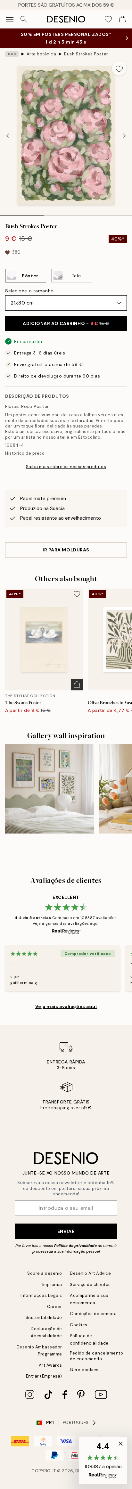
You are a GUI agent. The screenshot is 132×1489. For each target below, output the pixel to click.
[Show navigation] (10, 19)
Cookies (78, 1325)
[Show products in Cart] (122, 19)
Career (54, 1306)
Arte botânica (41, 54)
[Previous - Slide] (8, 136)
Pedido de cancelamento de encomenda (96, 1355)
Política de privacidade (75, 1245)
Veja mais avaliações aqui (66, 1006)
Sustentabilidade (44, 1317)
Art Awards (50, 1365)
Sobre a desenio (44, 1273)
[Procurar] (24, 19)
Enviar (66, 1231)
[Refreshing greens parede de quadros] (49, 788)
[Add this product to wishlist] (119, 68)
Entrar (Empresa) (44, 1376)
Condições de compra (93, 1313)
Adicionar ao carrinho (66, 323)
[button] (103, 1460)
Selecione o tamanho (29, 291)
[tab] (22, 213)
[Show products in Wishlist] (108, 19)
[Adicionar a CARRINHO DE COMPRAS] (77, 684)
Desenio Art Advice (90, 1273)
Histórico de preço (25, 453)
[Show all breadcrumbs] (12, 54)
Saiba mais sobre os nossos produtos (66, 466)
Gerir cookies (84, 1369)
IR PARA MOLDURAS (66, 550)
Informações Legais (41, 1295)
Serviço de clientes (90, 1284)
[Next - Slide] (124, 136)
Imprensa (52, 1284)
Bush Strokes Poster (86, 54)
